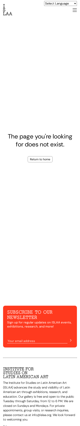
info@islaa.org (41, 415)
